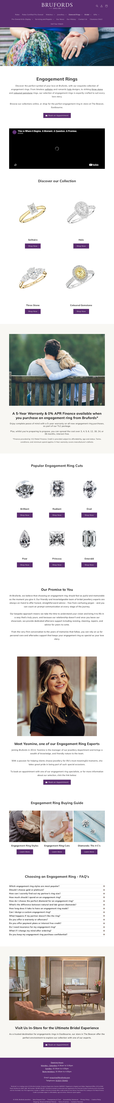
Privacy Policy (85, 1099)
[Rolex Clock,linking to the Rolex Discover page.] (14, 5)
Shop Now (32, 246)
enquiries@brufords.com (60, 1078)
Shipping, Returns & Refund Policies (44, 1102)
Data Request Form (39, 1099)
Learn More (25, 852)
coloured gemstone (23, 93)
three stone (97, 89)
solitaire (49, 89)
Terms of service (63, 1102)
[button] (97, 6)
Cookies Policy (96, 1099)
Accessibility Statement (70, 1099)
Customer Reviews (77, 1102)
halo (69, 89)
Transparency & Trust (54, 1099)
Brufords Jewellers (25, 1099)
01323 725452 (62, 1081)
